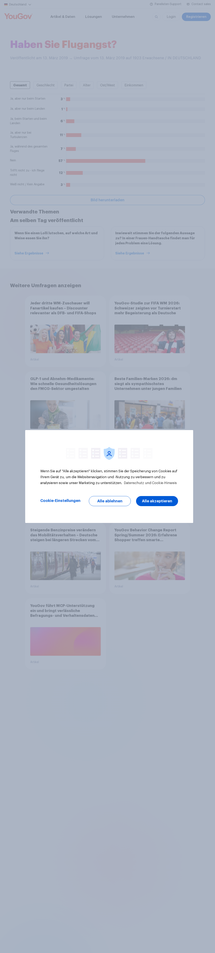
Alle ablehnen (109, 501)
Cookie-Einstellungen (60, 501)
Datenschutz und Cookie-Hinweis (150, 483)
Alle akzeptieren (157, 501)
